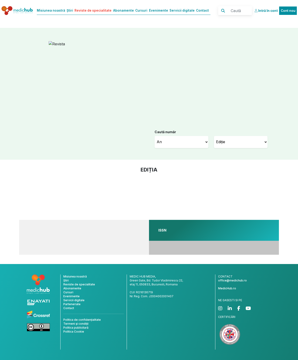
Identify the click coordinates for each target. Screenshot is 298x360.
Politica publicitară (75, 327)
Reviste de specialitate (93, 10)
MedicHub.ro (227, 288)
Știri (70, 10)
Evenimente (158, 10)
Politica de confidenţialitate (82, 319)
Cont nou (288, 11)
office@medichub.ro (232, 280)
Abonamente (123, 10)
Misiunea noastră (51, 10)
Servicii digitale (182, 10)
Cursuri (141, 10)
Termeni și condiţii (75, 323)
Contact (202, 10)
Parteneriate (72, 304)
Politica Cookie (73, 331)
